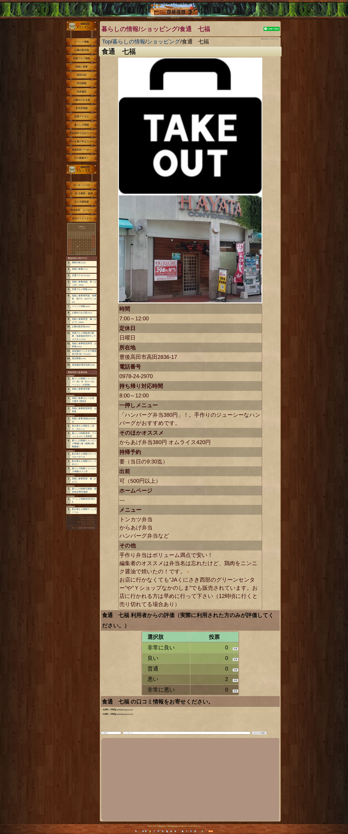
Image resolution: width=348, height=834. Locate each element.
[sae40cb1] (215, 701)
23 (69, 249)
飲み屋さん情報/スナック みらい (84, 462)
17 (73, 246)
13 (85, 243)
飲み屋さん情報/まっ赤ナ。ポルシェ (83, 427)
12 (81, 243)
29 (93, 249)
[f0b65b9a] (131, 625)
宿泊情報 (81, 83)
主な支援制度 (81, 201)
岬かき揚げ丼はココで (81, 141)
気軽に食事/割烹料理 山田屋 (84, 345)
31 (73, 253)
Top (106, 42)
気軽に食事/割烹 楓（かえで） (84, 320)
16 (69, 246)
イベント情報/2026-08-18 (83, 500)
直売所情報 (81, 108)
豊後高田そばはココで (81, 133)
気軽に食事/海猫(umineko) (83, 420)
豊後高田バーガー (81, 149)
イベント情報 (81, 41)
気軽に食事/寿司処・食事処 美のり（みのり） (84, 298)
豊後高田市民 (172, 826)
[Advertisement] (184, 779)
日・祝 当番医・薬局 (81, 193)
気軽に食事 (81, 66)
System (181, 826)
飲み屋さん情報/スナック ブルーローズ (84, 455)
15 (93, 243)
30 (69, 253)
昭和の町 (81, 75)
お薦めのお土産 (81, 100)
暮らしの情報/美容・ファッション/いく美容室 (84, 434)
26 (81, 249)
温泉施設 (81, 91)
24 (73, 249)
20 (85, 246)
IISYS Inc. (196, 826)
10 (73, 243)
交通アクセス (81, 116)
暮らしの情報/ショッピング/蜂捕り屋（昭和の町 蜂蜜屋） (84, 443)
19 (81, 246)
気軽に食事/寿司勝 (81, 389)
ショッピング (163, 42)
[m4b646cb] (138, 51)
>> (85, 226)
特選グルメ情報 (81, 58)
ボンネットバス (81, 185)
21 (89, 246)
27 (85, 249)
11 (77, 243)
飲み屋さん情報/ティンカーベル (84, 510)
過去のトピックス (81, 218)
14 (89, 243)
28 (89, 249)
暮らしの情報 (128, 42)
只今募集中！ (81, 158)
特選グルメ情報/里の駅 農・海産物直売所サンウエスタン (84, 336)
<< (78, 226)
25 (77, 249)
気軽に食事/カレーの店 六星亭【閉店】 (83, 399)
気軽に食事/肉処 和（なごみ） (84, 283)
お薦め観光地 (81, 50)
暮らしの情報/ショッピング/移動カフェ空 (84, 470)
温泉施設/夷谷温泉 (83, 365)
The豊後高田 (174, 11)
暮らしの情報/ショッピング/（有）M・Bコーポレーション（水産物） (84, 381)
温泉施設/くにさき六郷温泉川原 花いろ (84, 352)
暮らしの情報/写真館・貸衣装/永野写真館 (84, 490)
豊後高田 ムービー (82, 210)
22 (93, 246)
